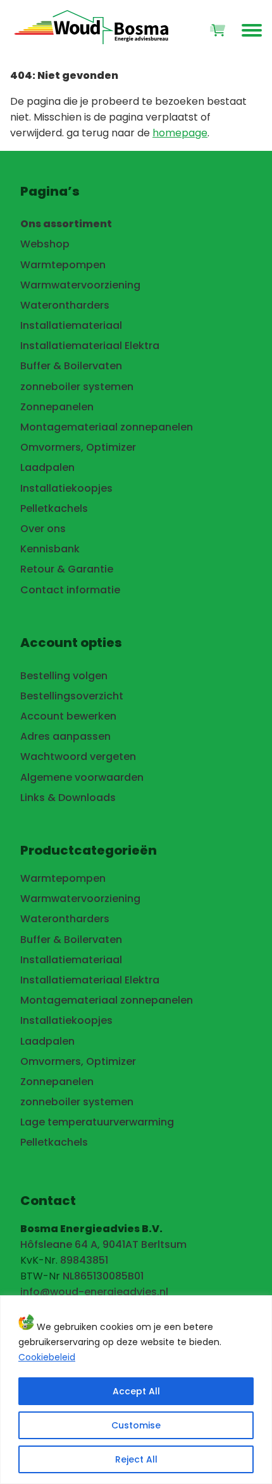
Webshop (45, 244)
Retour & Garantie (66, 569)
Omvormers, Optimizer (78, 447)
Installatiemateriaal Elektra (89, 345)
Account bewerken (68, 716)
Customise (136, 1425)
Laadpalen (47, 467)
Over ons (43, 528)
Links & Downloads (68, 797)
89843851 (84, 1260)
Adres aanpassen (65, 736)
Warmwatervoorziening (80, 285)
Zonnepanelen (57, 407)
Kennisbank (50, 549)
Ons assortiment (66, 224)
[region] (136, 1389)
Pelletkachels (54, 508)
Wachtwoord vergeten (78, 756)
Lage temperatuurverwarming (97, 1122)
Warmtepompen (63, 265)
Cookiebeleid (46, 1357)
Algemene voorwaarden (82, 777)
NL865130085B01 (103, 1276)
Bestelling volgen (64, 675)
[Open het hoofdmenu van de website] (252, 30)
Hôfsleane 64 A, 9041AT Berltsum (103, 1244)
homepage (179, 133)
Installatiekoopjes (66, 488)
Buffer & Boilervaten (71, 366)
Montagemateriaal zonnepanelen (106, 427)
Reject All (136, 1459)
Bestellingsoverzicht (71, 696)
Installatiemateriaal (71, 325)
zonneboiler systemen (76, 386)
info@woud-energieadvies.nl (94, 1292)
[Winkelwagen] (218, 30)
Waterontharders (64, 305)
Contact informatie (70, 590)
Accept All (136, 1391)
